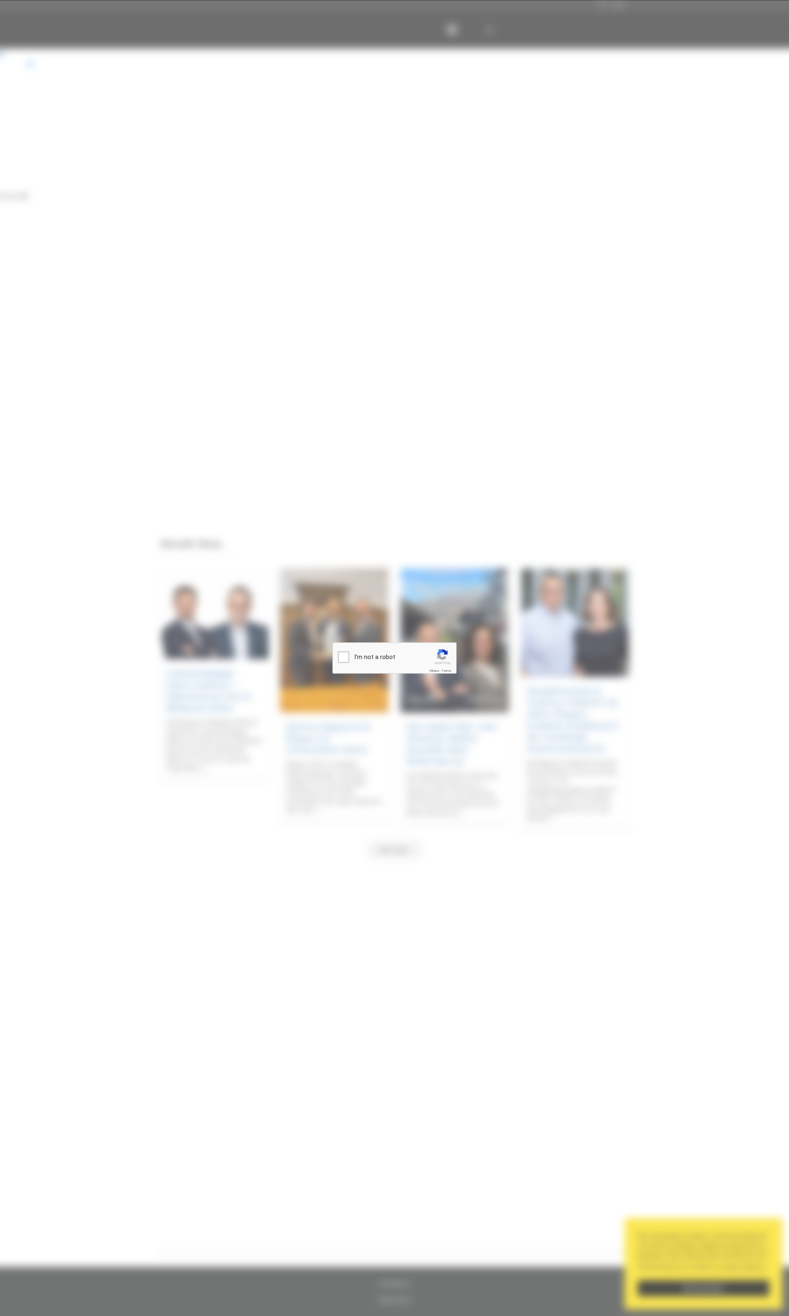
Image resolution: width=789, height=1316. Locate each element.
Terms (447, 671)
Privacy (434, 671)
